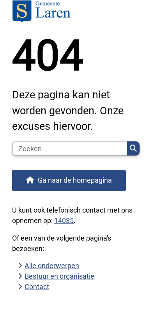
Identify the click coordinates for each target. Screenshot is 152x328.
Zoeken (133, 148)
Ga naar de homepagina (75, 180)
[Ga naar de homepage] (76, 12)
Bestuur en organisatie (59, 276)
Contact (37, 287)
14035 (64, 220)
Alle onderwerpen (52, 266)
